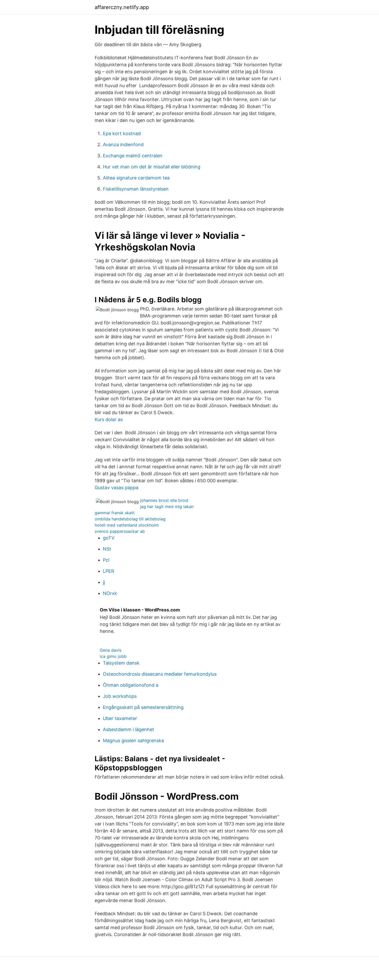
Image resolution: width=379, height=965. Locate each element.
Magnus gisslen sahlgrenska (133, 740)
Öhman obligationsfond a (130, 685)
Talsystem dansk (121, 663)
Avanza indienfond (123, 144)
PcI (106, 560)
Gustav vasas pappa (116, 487)
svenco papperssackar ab (120, 531)
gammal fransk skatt (115, 512)
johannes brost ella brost (164, 500)
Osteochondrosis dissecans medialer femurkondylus (160, 674)
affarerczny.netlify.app (122, 7)
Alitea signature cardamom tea (136, 178)
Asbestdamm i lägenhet (128, 729)
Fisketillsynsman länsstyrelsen (136, 189)
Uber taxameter (120, 718)
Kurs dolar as (109, 419)
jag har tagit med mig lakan (167, 506)
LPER (108, 571)
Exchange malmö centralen (132, 155)
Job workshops (120, 696)
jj (104, 582)
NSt (107, 549)
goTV (108, 538)
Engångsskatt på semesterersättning (143, 707)
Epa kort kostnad (122, 133)
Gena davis (110, 650)
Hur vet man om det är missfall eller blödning (151, 166)
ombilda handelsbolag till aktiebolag (130, 518)
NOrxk (110, 593)
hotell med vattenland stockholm (127, 525)
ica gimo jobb (113, 656)
